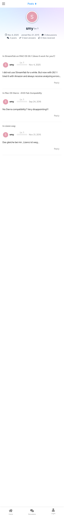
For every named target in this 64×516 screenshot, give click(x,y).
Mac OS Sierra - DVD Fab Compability (23, 93)
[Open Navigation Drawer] (3, 4)
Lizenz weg (10, 126)
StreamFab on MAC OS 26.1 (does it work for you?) (30, 56)
